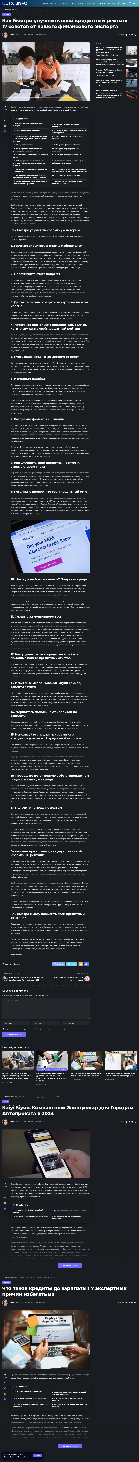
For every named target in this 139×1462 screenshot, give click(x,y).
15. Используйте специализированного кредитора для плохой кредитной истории (69, 170)
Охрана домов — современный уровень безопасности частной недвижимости (109, 49)
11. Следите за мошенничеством (68, 155)
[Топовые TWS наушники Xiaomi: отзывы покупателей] (131, 73)
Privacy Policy (9, 1457)
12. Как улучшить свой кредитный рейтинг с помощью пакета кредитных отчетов (29, 163)
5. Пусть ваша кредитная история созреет (66, 137)
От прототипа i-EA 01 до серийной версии (28, 1211)
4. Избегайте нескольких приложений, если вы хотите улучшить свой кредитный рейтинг (30, 138)
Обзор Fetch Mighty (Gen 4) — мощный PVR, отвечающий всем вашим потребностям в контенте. (110, 62)
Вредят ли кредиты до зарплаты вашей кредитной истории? (69, 1393)
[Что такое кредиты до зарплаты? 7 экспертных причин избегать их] (87, 1060)
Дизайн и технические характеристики (70, 1211)
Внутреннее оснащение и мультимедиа (32, 1216)
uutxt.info (14, 3)
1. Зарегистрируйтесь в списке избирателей (65, 125)
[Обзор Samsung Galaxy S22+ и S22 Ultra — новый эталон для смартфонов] (131, 83)
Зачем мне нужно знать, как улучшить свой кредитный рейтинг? (30, 182)
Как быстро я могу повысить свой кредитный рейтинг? (67, 182)
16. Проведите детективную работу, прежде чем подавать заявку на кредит (29, 176)
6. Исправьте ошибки (24, 145)
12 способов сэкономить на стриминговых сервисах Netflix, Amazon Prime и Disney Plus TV (16, 1075)
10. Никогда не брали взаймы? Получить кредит (30, 156)
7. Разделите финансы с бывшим (67, 145)
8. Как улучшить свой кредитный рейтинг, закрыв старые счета (27, 150)
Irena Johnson (16, 35)
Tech (98, 55)
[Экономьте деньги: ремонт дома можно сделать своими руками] (121, 1060)
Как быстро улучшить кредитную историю (27, 125)
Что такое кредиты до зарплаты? (28, 1391)
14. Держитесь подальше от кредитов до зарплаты (30, 170)
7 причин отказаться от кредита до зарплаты (67, 1399)
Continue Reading (69, 1265)
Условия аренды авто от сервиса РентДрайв (66, 1217)
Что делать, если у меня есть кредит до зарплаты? (69, 1405)
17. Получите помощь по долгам (67, 175)
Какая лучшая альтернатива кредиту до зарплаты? (30, 1405)
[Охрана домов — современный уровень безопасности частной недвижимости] (131, 50)
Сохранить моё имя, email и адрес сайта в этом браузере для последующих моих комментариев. (36, 1029)
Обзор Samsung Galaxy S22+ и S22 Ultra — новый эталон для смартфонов (109, 82)
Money (6, 14)
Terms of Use (23, 1457)
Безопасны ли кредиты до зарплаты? (31, 1398)
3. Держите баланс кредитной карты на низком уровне (69, 131)
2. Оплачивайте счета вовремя (28, 130)
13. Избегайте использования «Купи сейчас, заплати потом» (67, 162)
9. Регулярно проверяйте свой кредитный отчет (65, 150)
